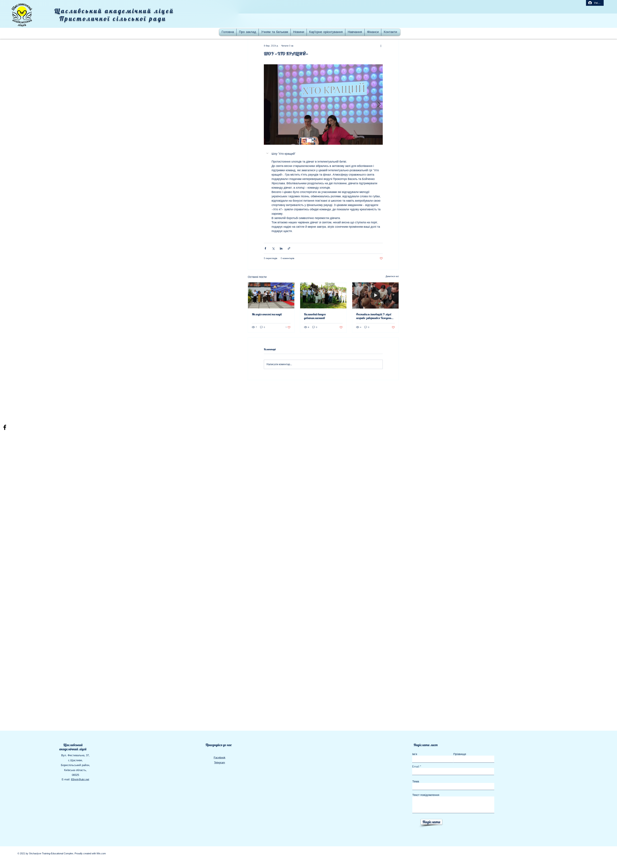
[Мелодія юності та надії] (271, 295)
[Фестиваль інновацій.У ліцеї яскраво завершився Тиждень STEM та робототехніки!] (375, 295)
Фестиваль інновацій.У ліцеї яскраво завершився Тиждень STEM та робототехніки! (373, 316)
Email (415, 766)
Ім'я (414, 754)
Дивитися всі (392, 276)
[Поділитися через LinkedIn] (281, 248)
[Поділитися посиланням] (289, 248)
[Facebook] (4, 427)
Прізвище (459, 754)
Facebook (219, 757)
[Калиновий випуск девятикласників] (323, 295)
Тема (415, 781)
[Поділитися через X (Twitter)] (273, 248)
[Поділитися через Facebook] (265, 248)
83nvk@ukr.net (80, 779)
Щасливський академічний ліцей (72, 747)
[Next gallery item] (379, 104)
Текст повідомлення (425, 795)
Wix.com (101, 853)
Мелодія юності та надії (267, 314)
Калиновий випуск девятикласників (315, 316)
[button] (323, 153)
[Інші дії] (381, 46)
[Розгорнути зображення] (323, 104)
